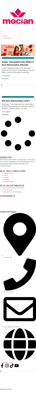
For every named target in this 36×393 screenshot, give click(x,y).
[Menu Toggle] (1, 33)
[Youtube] (16, 365)
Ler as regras (6, 76)
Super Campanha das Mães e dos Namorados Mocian (18, 63)
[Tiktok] (12, 365)
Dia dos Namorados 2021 (16, 100)
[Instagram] (7, 365)
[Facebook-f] (2, 365)
